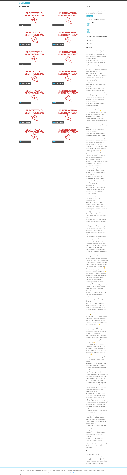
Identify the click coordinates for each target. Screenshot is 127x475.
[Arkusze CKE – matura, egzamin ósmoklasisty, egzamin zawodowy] (24, 2)
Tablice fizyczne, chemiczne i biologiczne (98, 23)
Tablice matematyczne (97, 29)
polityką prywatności (73, 472)
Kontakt (89, 16)
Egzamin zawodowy (26, 25)
